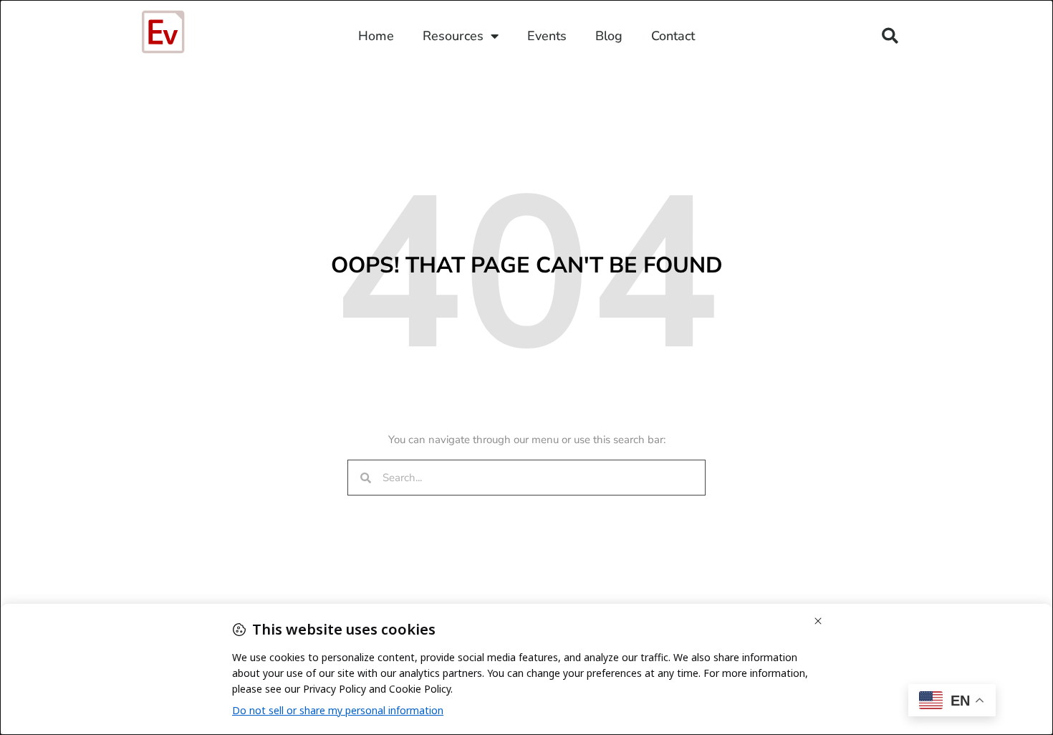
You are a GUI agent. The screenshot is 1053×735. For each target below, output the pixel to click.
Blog (608, 35)
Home (376, 35)
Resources (453, 35)
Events (547, 35)
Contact (673, 35)
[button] (890, 36)
